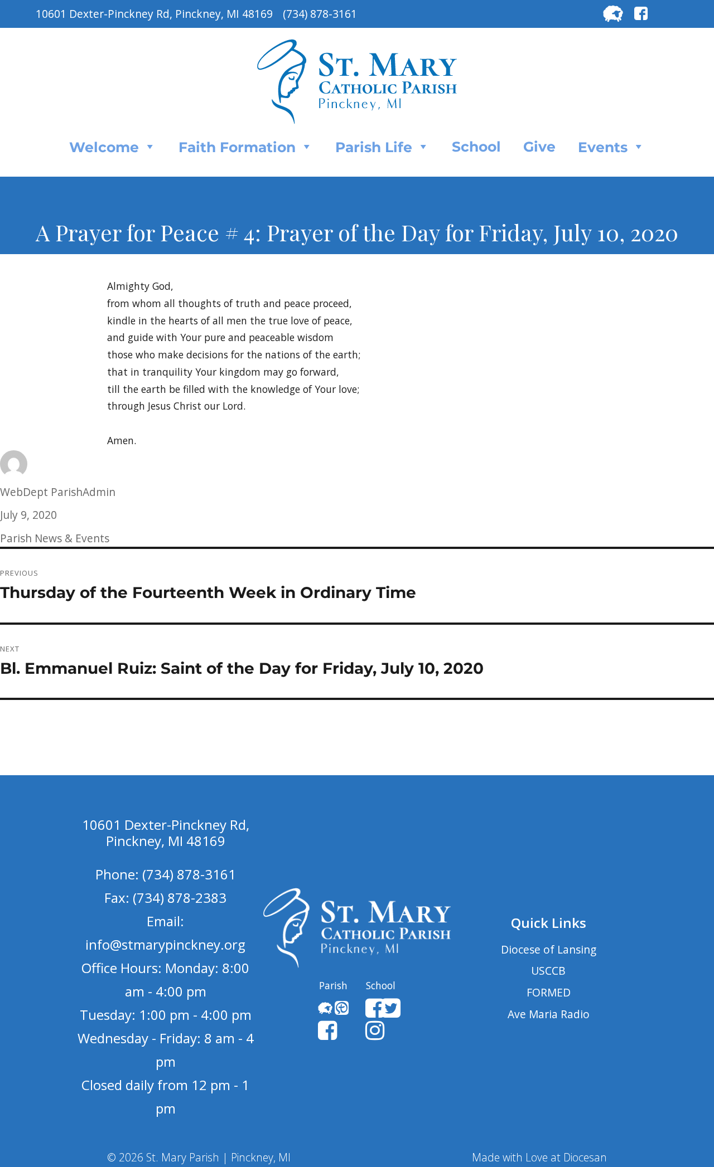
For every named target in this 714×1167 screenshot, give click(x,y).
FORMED (549, 992)
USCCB (548, 970)
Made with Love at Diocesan (539, 1157)
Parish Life (373, 147)
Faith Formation (237, 147)
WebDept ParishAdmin (57, 491)
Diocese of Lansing (548, 949)
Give (539, 146)
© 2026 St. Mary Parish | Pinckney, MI (199, 1157)
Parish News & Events (54, 538)
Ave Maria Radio (549, 1014)
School (476, 146)
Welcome (104, 147)
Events (603, 147)
